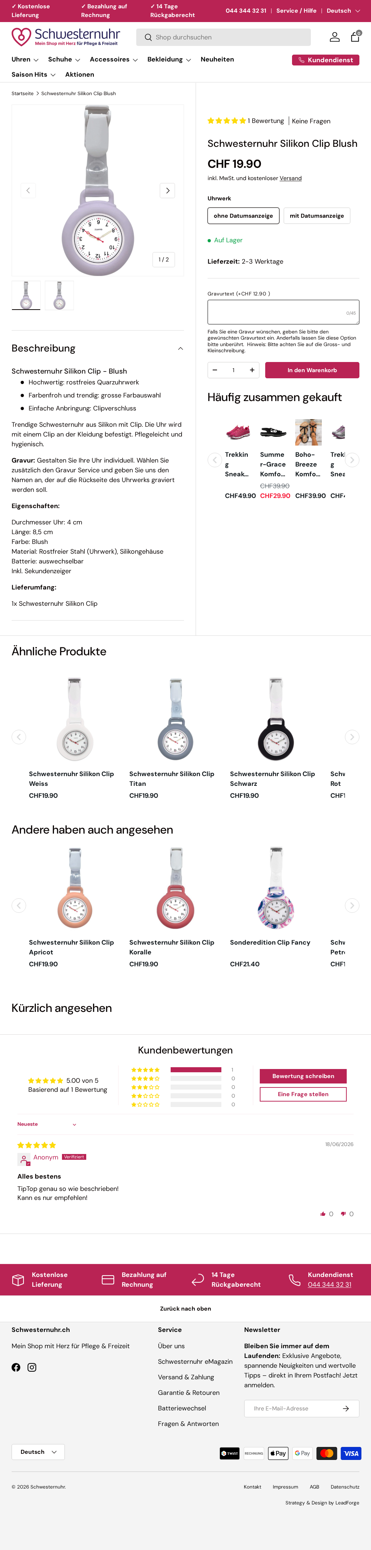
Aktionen (79, 74)
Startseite (23, 93)
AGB (314, 1487)
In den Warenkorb (312, 370)
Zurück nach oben (185, 1308)
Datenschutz (345, 1487)
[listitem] (238, 460)
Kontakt (252, 1487)
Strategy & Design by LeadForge (322, 1503)
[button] (355, 37)
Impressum (285, 1487)
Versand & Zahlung (186, 1377)
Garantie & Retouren (189, 1392)
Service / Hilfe (296, 10)
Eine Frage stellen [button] (303, 1094)
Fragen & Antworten (188, 1423)
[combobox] (223, 37)
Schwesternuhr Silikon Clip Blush (78, 93)
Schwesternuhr (47, 1487)
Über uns (171, 1346)
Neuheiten (217, 59)
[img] (36, 1145)
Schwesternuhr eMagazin (195, 1361)
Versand (291, 178)
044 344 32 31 (246, 10)
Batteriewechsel (182, 1408)
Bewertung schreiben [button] (303, 1076)
